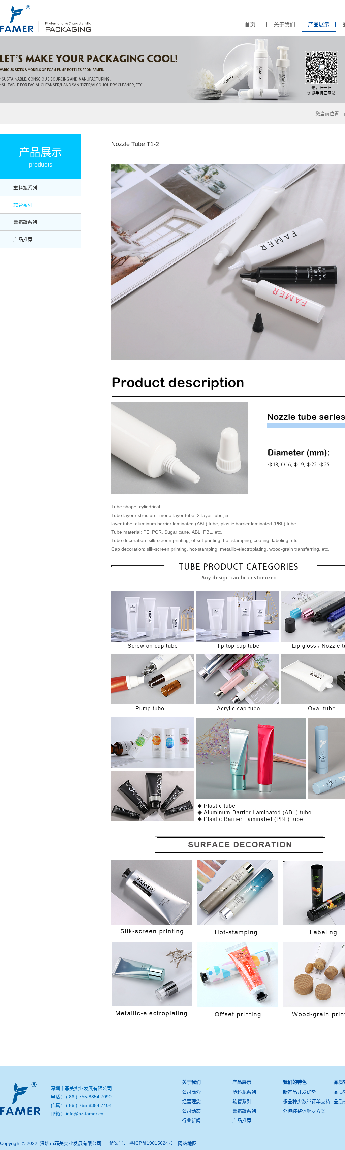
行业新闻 (191, 1120)
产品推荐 (22, 239)
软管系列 (22, 205)
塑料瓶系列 (25, 187)
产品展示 (319, 24)
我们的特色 (295, 1082)
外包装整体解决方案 (304, 1111)
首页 (250, 24)
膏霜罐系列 (25, 222)
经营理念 (191, 1101)
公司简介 (191, 1092)
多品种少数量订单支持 (306, 1101)
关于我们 (284, 24)
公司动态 (191, 1111)
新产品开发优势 (299, 1092)
